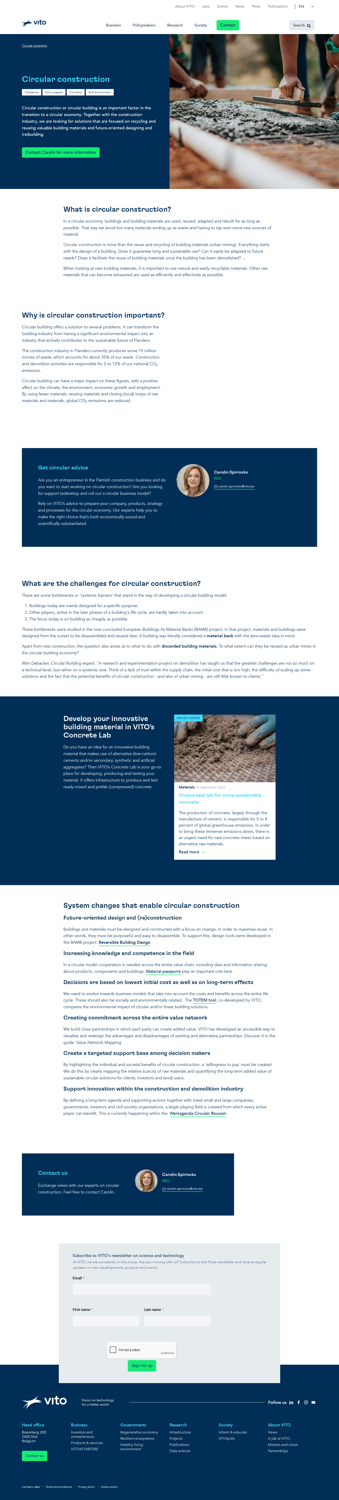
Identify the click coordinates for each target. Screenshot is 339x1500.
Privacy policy (86, 1487)
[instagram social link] (306, 1402)
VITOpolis (227, 1438)
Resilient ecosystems (137, 1438)
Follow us (277, 1402)
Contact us (35, 1455)
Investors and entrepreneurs (82, 1434)
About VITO (184, 6)
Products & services (87, 1443)
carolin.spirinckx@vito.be (236, 486)
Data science (180, 1451)
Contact (227, 25)
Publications (278, 6)
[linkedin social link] (291, 1402)
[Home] (33, 23)
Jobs (206, 6)
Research (175, 25)
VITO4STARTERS (84, 1449)
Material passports (163, 971)
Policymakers (144, 25)
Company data (31, 1487)
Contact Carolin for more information (61, 152)
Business (113, 25)
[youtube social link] (313, 1402)
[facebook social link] (298, 1402)
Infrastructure (180, 1432)
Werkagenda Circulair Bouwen (198, 1113)
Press (256, 6)
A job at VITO (279, 1438)
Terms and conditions (59, 1487)
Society (200, 25)
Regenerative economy (139, 1432)
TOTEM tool (204, 1000)
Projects (176, 1438)
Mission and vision (283, 1445)
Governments (133, 1425)
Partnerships (278, 1451)
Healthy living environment (131, 1447)
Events (222, 6)
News (239, 6)
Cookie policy (109, 1487)
